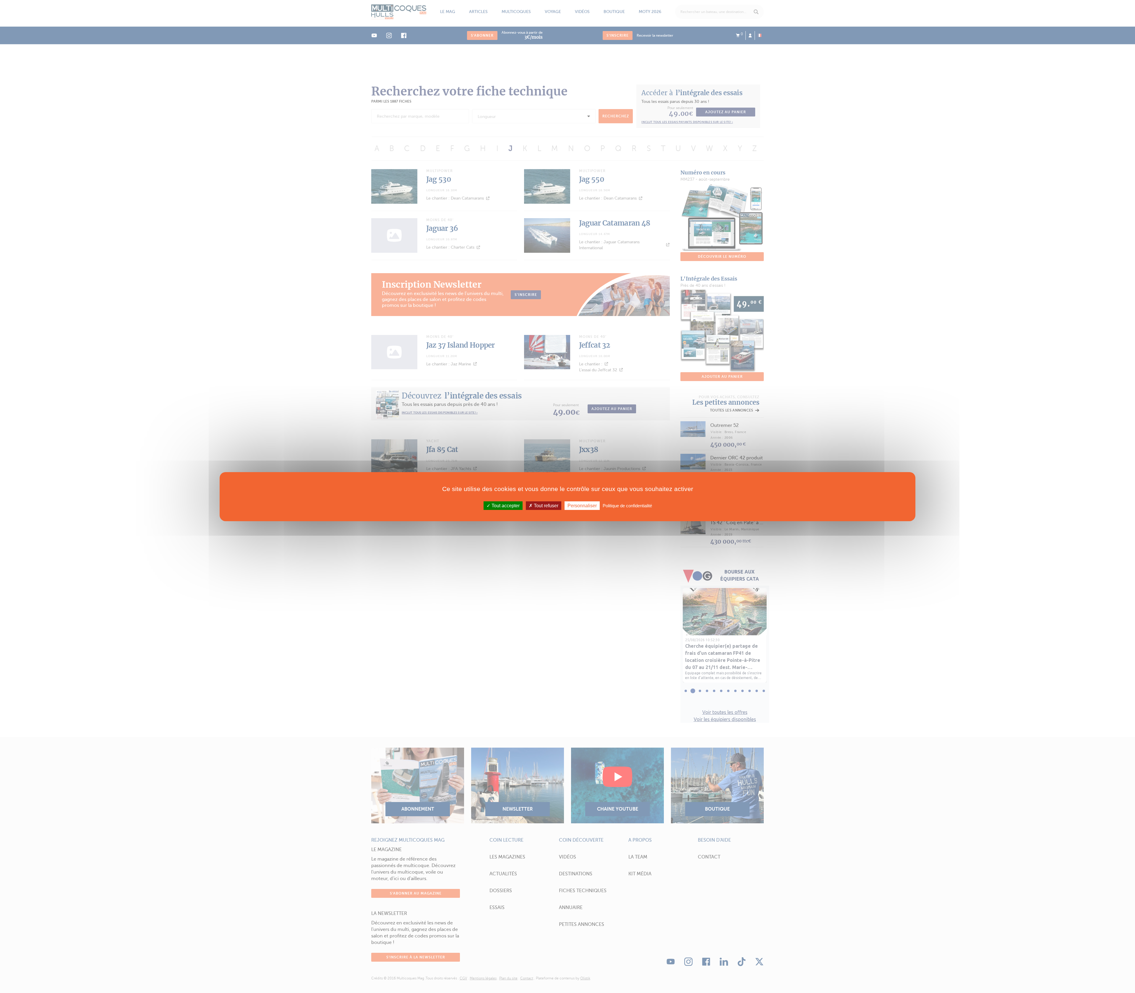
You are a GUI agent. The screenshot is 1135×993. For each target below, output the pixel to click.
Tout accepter (505, 505)
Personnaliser (582, 505)
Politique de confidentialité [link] (627, 505)
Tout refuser (545, 505)
